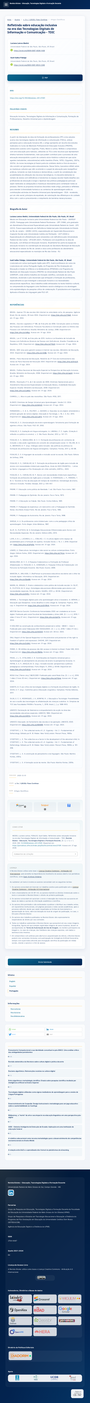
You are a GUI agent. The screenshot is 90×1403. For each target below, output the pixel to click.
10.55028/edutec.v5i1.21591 (31, 843)
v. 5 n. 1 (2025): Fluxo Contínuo (35, 20)
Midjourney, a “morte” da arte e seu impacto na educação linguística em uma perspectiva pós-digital (44, 1116)
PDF (46, 78)
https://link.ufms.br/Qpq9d (20, 579)
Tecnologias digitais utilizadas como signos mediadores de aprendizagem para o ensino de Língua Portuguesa (43, 1093)
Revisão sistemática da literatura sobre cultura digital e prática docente (36, 1062)
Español (12, 986)
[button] (26, 1029)
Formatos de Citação (23, 854)
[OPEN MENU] (6, 4)
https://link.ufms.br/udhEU (20, 391)
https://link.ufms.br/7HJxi (55, 553)
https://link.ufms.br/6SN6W (32, 725)
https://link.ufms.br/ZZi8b (37, 353)
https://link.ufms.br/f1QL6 (45, 344)
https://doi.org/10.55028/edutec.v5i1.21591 (27, 98)
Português (13, 991)
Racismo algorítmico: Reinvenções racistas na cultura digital (31, 1071)
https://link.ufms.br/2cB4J (20, 643)
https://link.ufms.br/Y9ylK (61, 315)
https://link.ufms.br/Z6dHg (32, 652)
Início (9, 20)
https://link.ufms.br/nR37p (20, 716)
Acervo (17, 20)
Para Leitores (16, 1009)
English (12, 981)
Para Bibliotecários (18, 1016)
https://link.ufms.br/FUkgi (51, 678)
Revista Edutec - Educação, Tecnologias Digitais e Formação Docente (35, 3)
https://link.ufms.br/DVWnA (38, 605)
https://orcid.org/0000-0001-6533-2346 (29, 65)
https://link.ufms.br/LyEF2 (32, 417)
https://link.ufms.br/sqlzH (63, 373)
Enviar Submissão (45, 962)
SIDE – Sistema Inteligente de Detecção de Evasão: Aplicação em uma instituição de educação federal (41, 1128)
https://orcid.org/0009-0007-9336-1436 (29, 51)
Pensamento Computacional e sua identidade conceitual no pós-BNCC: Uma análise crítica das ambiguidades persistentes (43, 1051)
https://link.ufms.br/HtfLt (20, 594)
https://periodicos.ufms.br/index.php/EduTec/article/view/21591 (36, 845)
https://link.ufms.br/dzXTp (50, 617)
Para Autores (16, 1013)
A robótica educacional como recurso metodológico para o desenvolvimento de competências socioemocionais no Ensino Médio (44, 1139)
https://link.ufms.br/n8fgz (20, 332)
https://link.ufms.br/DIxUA (68, 362)
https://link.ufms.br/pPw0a (23, 545)
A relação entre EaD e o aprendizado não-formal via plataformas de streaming (38, 1150)
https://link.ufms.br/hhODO (32, 632)
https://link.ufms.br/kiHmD (32, 405)
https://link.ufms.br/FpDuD (20, 669)
